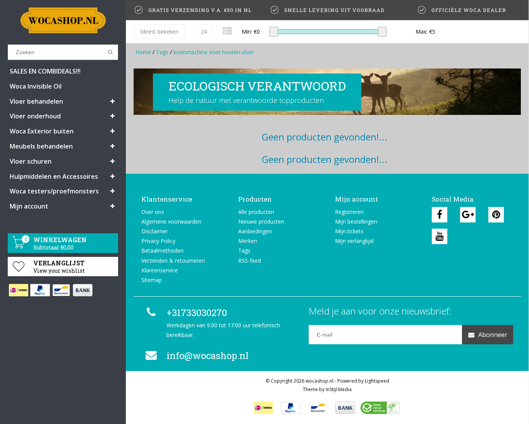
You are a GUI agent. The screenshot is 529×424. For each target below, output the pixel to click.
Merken (247, 240)
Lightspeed (377, 381)
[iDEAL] (18, 290)
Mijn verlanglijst (354, 240)
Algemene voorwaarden (171, 221)
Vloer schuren (31, 161)
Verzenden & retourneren (173, 260)
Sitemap (151, 280)
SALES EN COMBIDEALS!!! (45, 71)
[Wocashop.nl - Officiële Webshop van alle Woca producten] (63, 20)
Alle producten (256, 211)
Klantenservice (159, 270)
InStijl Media (339, 389)
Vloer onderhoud (35, 116)
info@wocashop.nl (208, 355)
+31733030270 (197, 312)
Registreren (349, 211)
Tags (162, 52)
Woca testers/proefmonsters (54, 191)
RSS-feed (249, 260)
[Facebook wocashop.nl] (439, 214)
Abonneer (492, 334)
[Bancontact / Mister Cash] (61, 290)
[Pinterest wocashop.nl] (496, 214)
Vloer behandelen (36, 101)
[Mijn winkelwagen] (19, 246)
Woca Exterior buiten (42, 131)
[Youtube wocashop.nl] (439, 236)
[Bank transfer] (82, 290)
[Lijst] (227, 30)
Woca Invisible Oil (36, 86)
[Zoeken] (110, 52)
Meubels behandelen (41, 146)
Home (143, 52)
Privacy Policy (158, 240)
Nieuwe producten (261, 221)
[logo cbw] (380, 408)
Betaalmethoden (162, 250)
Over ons (152, 211)
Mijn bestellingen (356, 221)
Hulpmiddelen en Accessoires (54, 176)
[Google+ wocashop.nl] (468, 214)
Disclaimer (154, 231)
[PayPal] (39, 290)
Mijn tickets (349, 231)
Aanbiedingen (255, 231)
